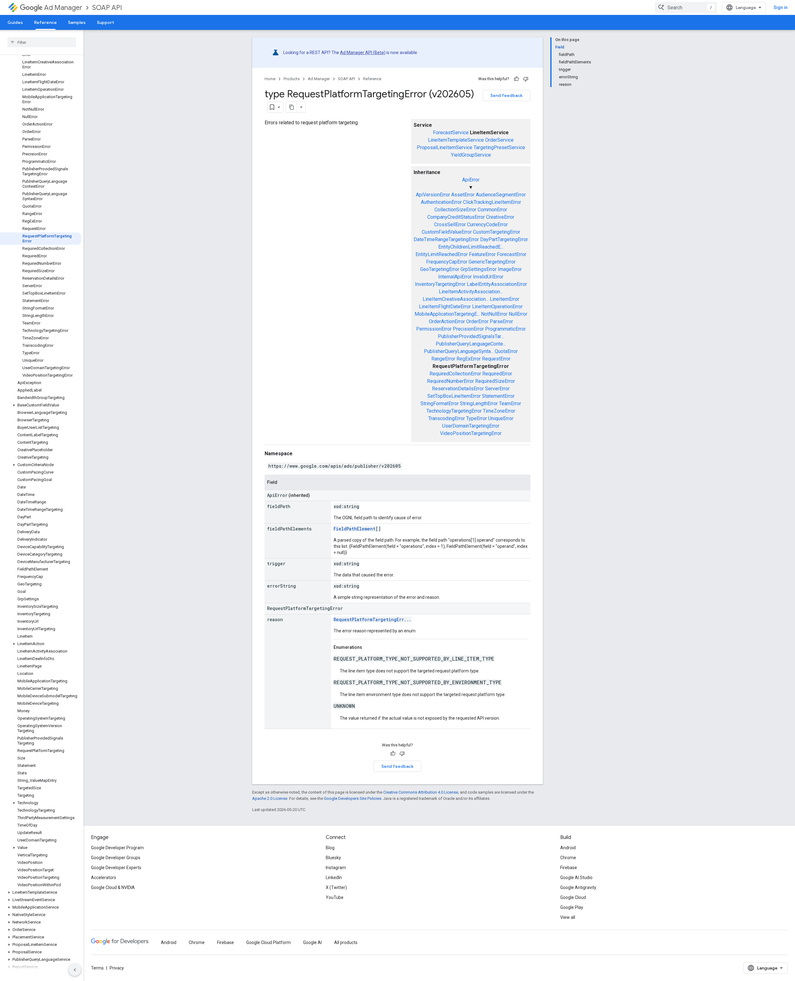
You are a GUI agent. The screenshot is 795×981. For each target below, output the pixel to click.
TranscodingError (446, 418)
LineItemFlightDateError (445, 306)
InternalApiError (455, 277)
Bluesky (333, 857)
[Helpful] (516, 79)
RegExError (469, 359)
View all (567, 917)
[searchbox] (41, 42)
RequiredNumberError (450, 381)
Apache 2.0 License (269, 798)
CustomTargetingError (496, 232)
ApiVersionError (433, 195)
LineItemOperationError (497, 306)
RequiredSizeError (495, 381)
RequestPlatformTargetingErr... (372, 619)
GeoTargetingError (439, 269)
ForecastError (511, 254)
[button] (40, 405)
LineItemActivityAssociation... (471, 292)
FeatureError (482, 254)
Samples (77, 22)
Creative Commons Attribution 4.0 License (420, 792)
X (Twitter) (336, 887)
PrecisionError (468, 329)
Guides (15, 22)
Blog (330, 847)
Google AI (312, 942)
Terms (97, 967)
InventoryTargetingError (440, 284)
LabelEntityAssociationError (497, 284)
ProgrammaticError (505, 329)
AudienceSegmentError (501, 195)
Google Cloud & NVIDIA (113, 887)
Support (105, 22)
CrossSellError (450, 224)
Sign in (781, 7)
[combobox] (686, 7)
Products (292, 78)
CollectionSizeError (455, 210)
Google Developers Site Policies (352, 798)
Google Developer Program (117, 847)
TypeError (476, 418)
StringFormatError (439, 403)
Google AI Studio (576, 877)
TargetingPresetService (499, 147)
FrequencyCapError (446, 262)
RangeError (443, 359)
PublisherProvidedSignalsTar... (471, 336)
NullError (518, 314)
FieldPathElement (354, 529)
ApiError (470, 180)
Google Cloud (573, 897)
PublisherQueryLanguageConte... (471, 344)
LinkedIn (334, 877)
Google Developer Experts (116, 867)
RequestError (496, 359)
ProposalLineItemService (444, 147)
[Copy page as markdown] (291, 107)
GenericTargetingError (492, 262)
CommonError (492, 210)
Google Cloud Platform (268, 942)
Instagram (336, 867)
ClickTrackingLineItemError (492, 202)
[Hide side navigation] (75, 970)
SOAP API (107, 7)
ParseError (501, 321)
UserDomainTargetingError (470, 426)
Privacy (117, 967)
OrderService (499, 140)
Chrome (568, 857)
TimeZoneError (499, 411)
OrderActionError (447, 321)
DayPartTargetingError (504, 239)
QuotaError (506, 351)
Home (270, 78)
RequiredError (497, 374)
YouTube (334, 897)
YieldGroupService (471, 155)
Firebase (568, 867)
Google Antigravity (578, 887)
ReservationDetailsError (458, 389)
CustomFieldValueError (447, 232)
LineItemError (504, 299)
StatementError (498, 396)
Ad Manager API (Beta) (362, 52)
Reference (45, 22)
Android (568, 847)
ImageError (510, 269)
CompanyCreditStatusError (456, 217)
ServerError (497, 389)
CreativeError (500, 217)
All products (345, 942)
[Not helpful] (525, 79)
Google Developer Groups (115, 857)
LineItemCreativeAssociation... (455, 299)
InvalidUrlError (488, 277)
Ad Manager (63, 7)
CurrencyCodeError (487, 224)
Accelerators (103, 877)
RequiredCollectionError (455, 374)
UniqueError (500, 418)
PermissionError (434, 329)
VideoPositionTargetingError (471, 433)
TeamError (510, 403)
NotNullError (494, 314)
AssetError (463, 195)
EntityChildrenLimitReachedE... (470, 247)
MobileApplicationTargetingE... (447, 314)
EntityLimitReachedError (442, 254)
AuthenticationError (441, 202)
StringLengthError (479, 403)
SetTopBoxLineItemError (454, 396)
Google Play (571, 907)
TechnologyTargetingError (454, 411)
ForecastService (451, 132)
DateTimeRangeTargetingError (446, 239)
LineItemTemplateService (456, 140)
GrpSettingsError (479, 269)
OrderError (477, 321)
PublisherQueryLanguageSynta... (458, 351)
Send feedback (506, 95)
